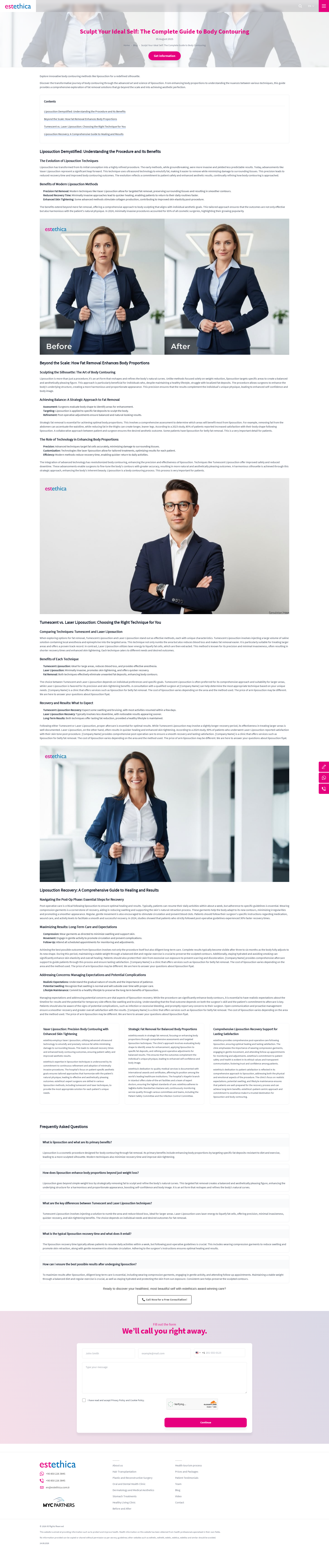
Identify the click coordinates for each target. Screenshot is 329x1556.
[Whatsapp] (324, 778)
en (309, 6)
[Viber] (324, 789)
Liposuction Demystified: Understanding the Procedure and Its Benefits (85, 111)
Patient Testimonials (186, 1477)
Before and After (122, 1508)
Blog (135, 45)
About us (118, 1465)
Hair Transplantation (124, 1471)
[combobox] (199, 1353)
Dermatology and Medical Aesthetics (133, 1490)
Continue (205, 1422)
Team (178, 1484)
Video (178, 1496)
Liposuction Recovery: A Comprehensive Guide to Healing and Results (84, 134)
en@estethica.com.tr (58, 1487)
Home (127, 45)
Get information (164, 56)
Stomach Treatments (125, 1496)
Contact (179, 1502)
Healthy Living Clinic (124, 1502)
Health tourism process (188, 1465)
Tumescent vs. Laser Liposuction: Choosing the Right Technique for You (85, 126)
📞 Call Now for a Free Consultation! (164, 1299)
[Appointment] (324, 767)
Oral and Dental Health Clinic (129, 1484)
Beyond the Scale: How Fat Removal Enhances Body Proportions (80, 119)
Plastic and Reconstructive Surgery (132, 1477)
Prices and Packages (186, 1471)
